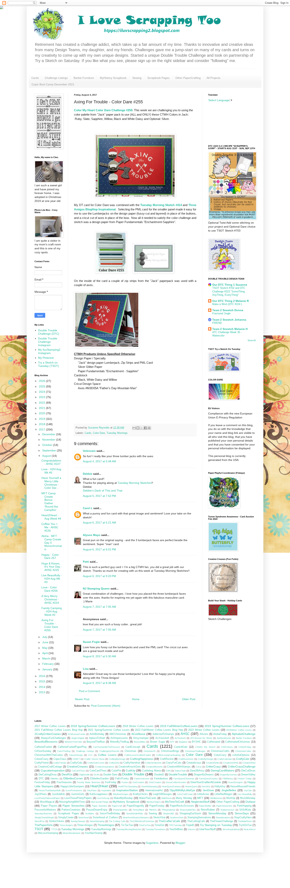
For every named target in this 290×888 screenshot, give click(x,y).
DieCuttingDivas (47, 774)
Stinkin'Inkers (56, 821)
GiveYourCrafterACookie (205, 782)
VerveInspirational (231, 829)
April (45, 653)
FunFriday (110, 782)
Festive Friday (245, 778)
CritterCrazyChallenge (241, 766)
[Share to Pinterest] (149, 428)
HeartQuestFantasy (171, 786)
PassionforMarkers (45, 809)
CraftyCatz (242, 758)
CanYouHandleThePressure (106, 747)
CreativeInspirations (104, 767)
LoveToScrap (103, 798)
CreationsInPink (230, 763)
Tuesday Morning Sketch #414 (161, 205)
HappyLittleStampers (72, 786)
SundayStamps (78, 821)
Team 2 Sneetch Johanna (229, 319)
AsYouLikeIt (162, 738)
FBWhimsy (228, 778)
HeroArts (206, 786)
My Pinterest (46, 357)
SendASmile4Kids (134, 813)
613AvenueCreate (76, 734)
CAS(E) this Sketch (205, 747)
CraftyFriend (42, 762)
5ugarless (152, 842)
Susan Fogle (91, 641)
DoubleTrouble (178, 774)
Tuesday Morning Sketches (135, 482)
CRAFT (76, 759)
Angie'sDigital (77, 738)
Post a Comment (89, 691)
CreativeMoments (154, 767)
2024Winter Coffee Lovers (239, 730)
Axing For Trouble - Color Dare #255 (49, 625)
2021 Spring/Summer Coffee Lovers (109, 730)
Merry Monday (184, 798)
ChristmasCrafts (220, 751)
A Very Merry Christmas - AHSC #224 (50, 599)
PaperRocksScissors (182, 805)
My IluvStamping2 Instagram (49, 351)
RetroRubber (208, 809)
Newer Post (82, 699)
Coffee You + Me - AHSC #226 (49, 527)
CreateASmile (212, 763)
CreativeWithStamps (179, 766)
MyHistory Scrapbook (113, 77)
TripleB (190, 825)
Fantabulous (161, 778)
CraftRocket (167, 759)
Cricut (198, 767)
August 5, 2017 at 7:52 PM (99, 495)
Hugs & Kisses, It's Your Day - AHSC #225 (51, 567)
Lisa (86, 668)
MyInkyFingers (154, 802)
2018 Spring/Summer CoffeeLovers (93, 726)
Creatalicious (193, 762)
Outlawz (250, 801)
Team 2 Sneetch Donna (227, 310)
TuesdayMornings (101, 829)
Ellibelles (55, 778)
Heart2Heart (99, 786)
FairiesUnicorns (141, 778)
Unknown (89, 450)
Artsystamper (141, 738)
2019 (42, 418)
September (49, 450)
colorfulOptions (241, 755)
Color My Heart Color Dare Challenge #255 (103, 110)
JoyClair (248, 790)
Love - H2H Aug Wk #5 (51, 471)
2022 (42, 402)
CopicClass (59, 759)
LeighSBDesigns (162, 794)
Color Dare (99, 433)
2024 (42, 391)
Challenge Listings (56, 77)
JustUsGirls (77, 794)
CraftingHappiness (141, 758)
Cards (35, 77)
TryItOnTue (245, 825)
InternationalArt (154, 790)
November (49, 439)
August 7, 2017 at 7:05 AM (99, 606)
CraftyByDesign (205, 759)
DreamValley (248, 774)
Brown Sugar (157, 741)
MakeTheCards (147, 798)
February (48, 663)
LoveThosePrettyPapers (78, 798)
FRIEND (217, 322)
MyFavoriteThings (100, 802)
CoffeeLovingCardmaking (168, 755)
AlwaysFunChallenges (53, 738)
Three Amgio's (66, 825)
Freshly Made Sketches (88, 782)
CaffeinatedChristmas (237, 741)
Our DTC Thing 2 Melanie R (230, 300)
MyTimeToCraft (174, 801)
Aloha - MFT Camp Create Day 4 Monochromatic (51, 542)
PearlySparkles (120, 810)
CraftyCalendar (224, 759)
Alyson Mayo (91, 535)
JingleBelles (228, 790)
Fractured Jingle (221, 313)
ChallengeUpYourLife (109, 751)
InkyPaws (92, 790)
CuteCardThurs (98, 770)
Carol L (88, 508)
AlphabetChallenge (243, 733)
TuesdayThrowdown (155, 829)
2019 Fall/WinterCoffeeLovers (178, 726)
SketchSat (159, 817)
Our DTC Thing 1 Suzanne (229, 284)
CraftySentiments (153, 763)
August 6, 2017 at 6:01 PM (99, 549)
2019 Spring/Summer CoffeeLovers (227, 726)
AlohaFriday (220, 734)
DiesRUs (67, 774)
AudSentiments (224, 738)
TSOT (39, 829)
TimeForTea (145, 825)
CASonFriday (245, 747)
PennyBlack (138, 810)
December (49, 434)
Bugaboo (183, 742)
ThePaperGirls (44, 825)
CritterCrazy (213, 766)
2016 (42, 676)
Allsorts (204, 734)
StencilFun (40, 821)
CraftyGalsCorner (96, 763)
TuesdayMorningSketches (128, 829)
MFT (200, 797)
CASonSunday (43, 751)
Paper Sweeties (99, 806)
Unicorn (191, 829)
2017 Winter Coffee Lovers (50, 726)
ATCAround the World (201, 738)
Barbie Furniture (84, 77)
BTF (172, 742)
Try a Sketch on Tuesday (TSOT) (48, 364)
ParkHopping (244, 805)
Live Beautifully (245, 794)
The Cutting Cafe (117, 821)
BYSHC (196, 741)
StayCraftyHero (243, 817)
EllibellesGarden (99, 778)
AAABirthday (97, 734)
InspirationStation (127, 790)
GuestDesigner (235, 782)
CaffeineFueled (43, 747)
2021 (42, 408)
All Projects (213, 77)
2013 (42, 692)
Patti (86, 561)
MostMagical (47, 801)
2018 (42, 424)
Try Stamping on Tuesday (216, 825)
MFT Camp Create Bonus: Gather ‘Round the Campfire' (49, 501)
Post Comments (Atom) (105, 705)
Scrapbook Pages (158, 77)
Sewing (136, 77)
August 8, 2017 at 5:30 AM (99, 656)
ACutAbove (138, 733)
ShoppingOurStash (190, 813)
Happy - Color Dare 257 (50, 556)
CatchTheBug (63, 751)
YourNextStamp (94, 833)
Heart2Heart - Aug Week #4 (51, 517)
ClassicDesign (76, 755)
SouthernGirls (176, 817)
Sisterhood (83, 817)
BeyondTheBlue (96, 741)
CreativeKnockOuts (130, 766)
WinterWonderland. (72, 833)
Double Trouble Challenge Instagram (47, 342)
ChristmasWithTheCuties (49, 755)
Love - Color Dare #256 (49, 589)
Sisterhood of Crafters (105, 817)
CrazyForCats (173, 762)
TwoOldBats (176, 829)
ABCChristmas (117, 734)
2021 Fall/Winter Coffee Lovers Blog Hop (59, 730)
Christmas (130, 751)
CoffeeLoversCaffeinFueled (137, 755)
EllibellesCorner (73, 778)
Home (135, 699)
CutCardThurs (78, 770)
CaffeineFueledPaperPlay (72, 747)
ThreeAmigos (105, 825)
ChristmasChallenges (195, 751)
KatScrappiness (99, 794)
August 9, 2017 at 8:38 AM (99, 683)
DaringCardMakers (222, 770)
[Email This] (134, 428)
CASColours (227, 747)
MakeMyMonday (123, 798)
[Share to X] (142, 428)
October (47, 444)
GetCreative (138, 782)
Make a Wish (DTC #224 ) (227, 304)
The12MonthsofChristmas (141, 821)
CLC (90, 755)
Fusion (125, 782)
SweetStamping (97, 821)
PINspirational (168, 810)
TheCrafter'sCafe (169, 821)
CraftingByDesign (117, 759)
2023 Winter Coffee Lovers (204, 730)
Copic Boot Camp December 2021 (53, 84)
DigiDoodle (84, 774)
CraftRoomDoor (186, 759)
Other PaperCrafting (188, 77)
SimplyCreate (66, 817)
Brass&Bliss (140, 742)
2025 (42, 386)
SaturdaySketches (43, 813)
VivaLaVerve (249, 829)
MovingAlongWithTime (72, 801)
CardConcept (132, 747)
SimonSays (242, 813)
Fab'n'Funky (122, 778)
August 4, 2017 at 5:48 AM (99, 461)
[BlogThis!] (138, 428)
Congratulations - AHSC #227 (51, 462)
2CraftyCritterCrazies (48, 733)
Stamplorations (223, 817)
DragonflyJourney (228, 774)
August (47, 455)
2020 (42, 413)
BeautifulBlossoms (46, 741)
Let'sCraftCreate (185, 794)
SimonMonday (217, 813)
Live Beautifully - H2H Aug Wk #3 (51, 579)
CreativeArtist (248, 763)
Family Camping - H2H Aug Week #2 (51, 611)
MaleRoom (166, 798)
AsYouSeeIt (180, 738)
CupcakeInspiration (53, 770)
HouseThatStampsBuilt (50, 790)
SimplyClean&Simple (44, 817)
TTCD (54, 829)
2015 (42, 681)
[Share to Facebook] (145, 428)
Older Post (188, 699)
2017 (42, 429)
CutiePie (116, 770)
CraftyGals (76, 762)
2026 (42, 380)
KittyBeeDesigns (121, 794)
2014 (42, 686)
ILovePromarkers (73, 790)
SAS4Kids (245, 809)
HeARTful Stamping (127, 786)
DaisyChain (180, 770)
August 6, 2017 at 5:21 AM (99, 522)
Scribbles (89, 813)
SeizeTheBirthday (110, 813)
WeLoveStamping (48, 833)
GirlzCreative (155, 782)
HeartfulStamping (149, 786)
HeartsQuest (191, 786)
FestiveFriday (42, 782)
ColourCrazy (42, 759)
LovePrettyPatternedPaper (47, 798)
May (45, 647)
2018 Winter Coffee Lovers (138, 726)
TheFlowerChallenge (221, 821)
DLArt (96, 774)
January (47, 669)
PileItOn (153, 810)
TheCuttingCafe (196, 821)
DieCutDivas (248, 770)
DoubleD (159, 774)
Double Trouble (133, 774)
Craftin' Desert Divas (94, 759)
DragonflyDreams (204, 774)
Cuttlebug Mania (151, 770)
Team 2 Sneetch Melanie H (230, 329)
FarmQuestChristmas (183, 778)
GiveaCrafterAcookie (176, 782)
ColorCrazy (220, 755)
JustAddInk (58, 794)
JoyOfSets (41, 794)
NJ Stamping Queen (96, 588)
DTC (41, 778)
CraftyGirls (114, 763)
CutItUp (130, 770)
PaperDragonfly (135, 805)
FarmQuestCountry (208, 778)
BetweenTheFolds (73, 742)
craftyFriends (59, 763)
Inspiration (106, 790)
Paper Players (49, 805)
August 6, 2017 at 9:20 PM (99, 576)
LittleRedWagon (223, 794)
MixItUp (230, 798)
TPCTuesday (175, 825)
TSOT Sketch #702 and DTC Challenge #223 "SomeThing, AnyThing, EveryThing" (228, 291)
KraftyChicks (140, 794)
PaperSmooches (224, 806)
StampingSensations (199, 817)
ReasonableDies (188, 810)
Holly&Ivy (219, 786)
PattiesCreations (71, 809)
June (45, 642)
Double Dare (110, 774)
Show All (251, 340)
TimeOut (159, 825)
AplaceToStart (97, 738)
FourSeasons (64, 782)
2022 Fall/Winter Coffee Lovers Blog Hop (159, 730)
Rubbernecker (227, 810)
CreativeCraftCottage (50, 766)
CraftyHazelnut (131, 762)
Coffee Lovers (107, 754)
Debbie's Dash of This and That (102, 490)
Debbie (87, 473)
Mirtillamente (216, 798)
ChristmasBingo (170, 751)
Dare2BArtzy (197, 770)
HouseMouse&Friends (242, 786)
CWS (168, 770)
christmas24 (149, 751)
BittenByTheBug (119, 741)
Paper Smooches (73, 805)
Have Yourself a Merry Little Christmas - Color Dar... (51, 482)
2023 (42, 397)
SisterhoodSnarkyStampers (136, 817)
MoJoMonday (247, 798)
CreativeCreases (77, 766)
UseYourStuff (207, 829)
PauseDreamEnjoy (97, 809)
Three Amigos (85, 825)
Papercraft (117, 806)
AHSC (185, 734)
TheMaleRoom (245, 821)
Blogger (180, 842)
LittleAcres (203, 794)
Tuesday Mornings (117, 433)
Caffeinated (213, 741)
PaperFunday (157, 805)
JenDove (208, 790)
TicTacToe (127, 825)
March (46, 658)
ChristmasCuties (243, 751)
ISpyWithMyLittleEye (182, 790)
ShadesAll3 (168, 813)
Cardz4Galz (181, 747)
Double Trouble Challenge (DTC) (48, 332)
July (45, 636)
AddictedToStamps (163, 734)
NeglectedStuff (200, 801)
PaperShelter (205, 806)
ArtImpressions (119, 738)
